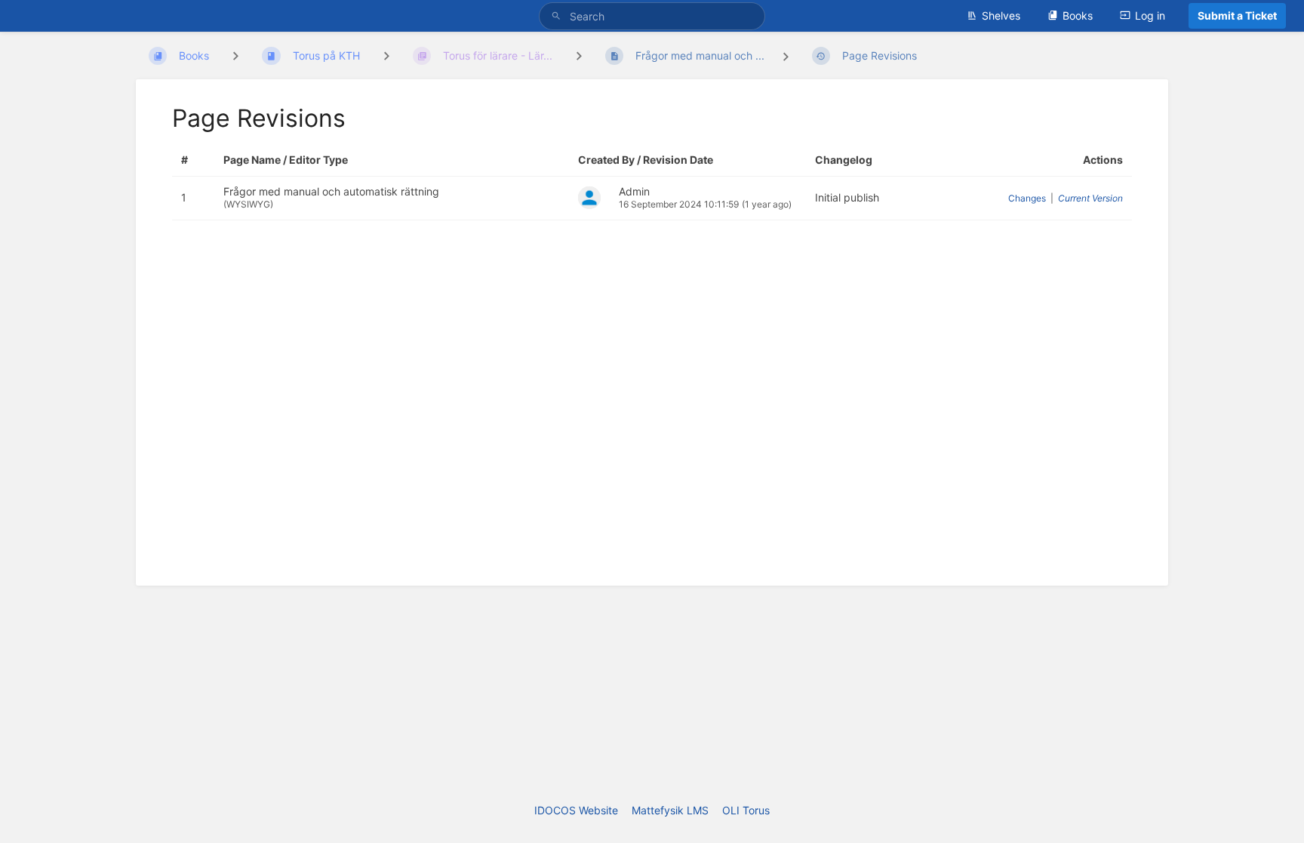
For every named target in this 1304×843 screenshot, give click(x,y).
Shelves (1001, 15)
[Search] (558, 16)
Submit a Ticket (1237, 15)
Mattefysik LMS (670, 810)
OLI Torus (746, 810)
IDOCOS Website (576, 810)
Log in (1150, 15)
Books (1078, 15)
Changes (1027, 198)
